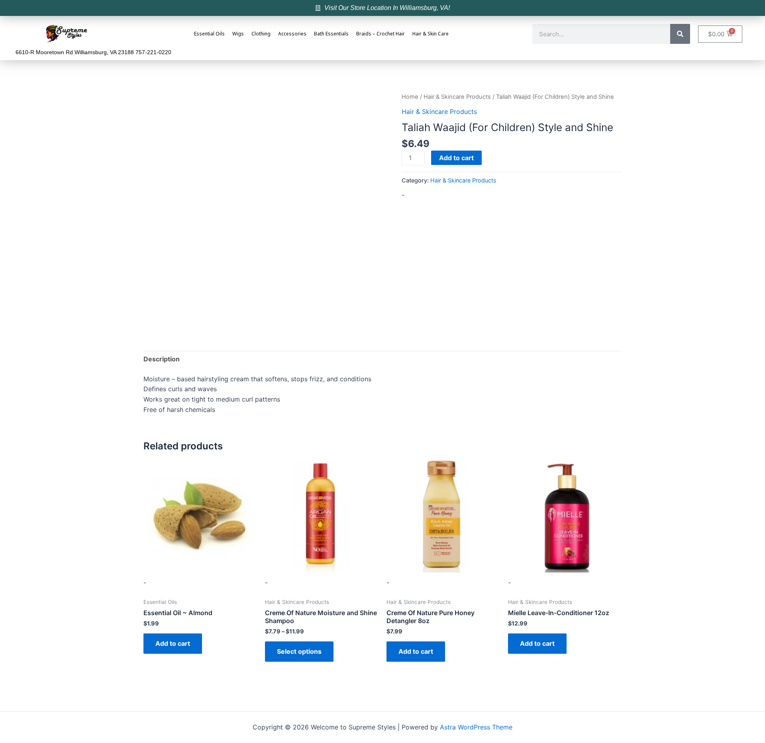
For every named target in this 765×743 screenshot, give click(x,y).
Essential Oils (209, 34)
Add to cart (456, 158)
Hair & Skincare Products (457, 96)
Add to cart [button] (172, 643)
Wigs (238, 34)
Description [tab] (161, 359)
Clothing (261, 34)
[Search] (680, 34)
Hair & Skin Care (430, 34)
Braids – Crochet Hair (380, 34)
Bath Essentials (331, 34)
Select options (299, 651)
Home (410, 96)
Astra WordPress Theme (476, 727)
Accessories (292, 34)
